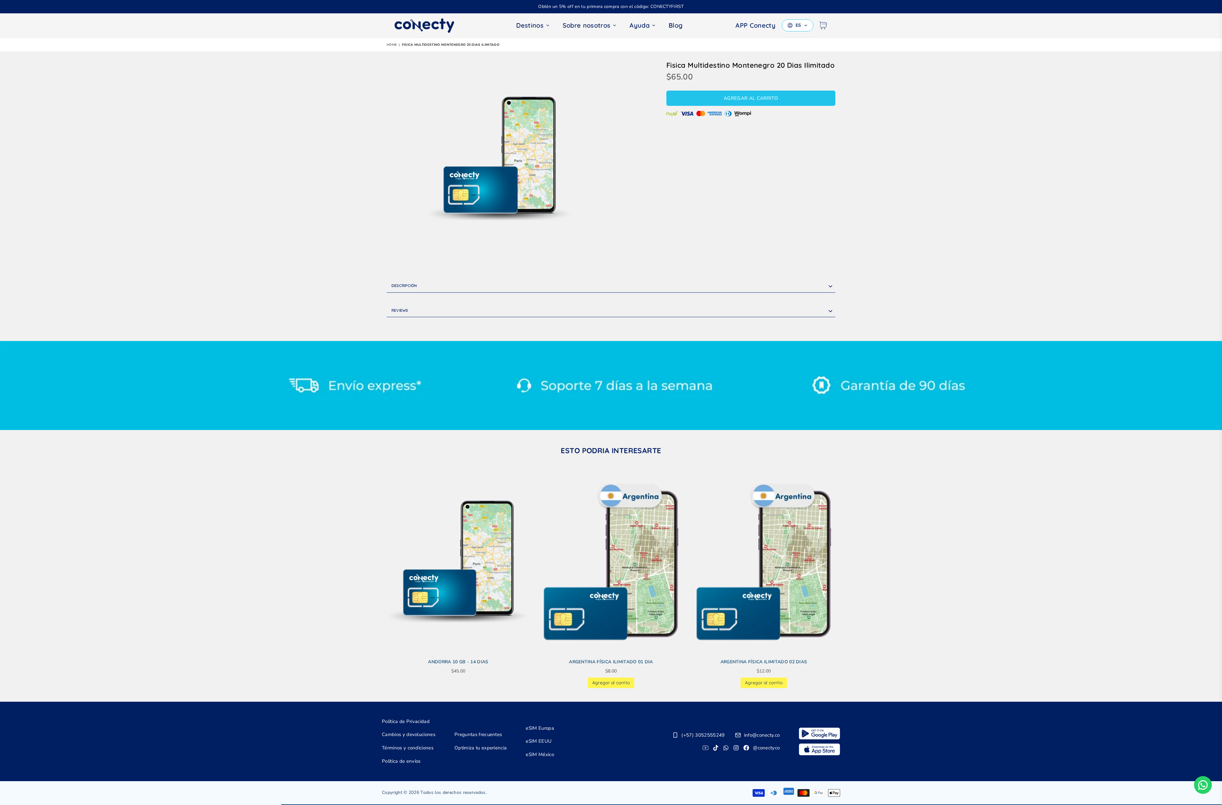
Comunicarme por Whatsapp (1203, 785)
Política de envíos (401, 761)
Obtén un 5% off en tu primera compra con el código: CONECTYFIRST (611, 6)
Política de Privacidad (406, 721)
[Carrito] (822, 25)
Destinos (530, 25)
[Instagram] (736, 748)
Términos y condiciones (407, 748)
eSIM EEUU (538, 741)
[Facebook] (746, 748)
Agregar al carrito (611, 682)
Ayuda (639, 25)
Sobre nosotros (586, 25)
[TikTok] (716, 748)
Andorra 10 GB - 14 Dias (458, 662)
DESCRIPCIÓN (404, 285)
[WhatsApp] (726, 748)
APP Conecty (755, 25)
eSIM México (540, 754)
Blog (676, 25)
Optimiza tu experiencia (480, 748)
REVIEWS (399, 310)
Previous (377, 579)
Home (392, 45)
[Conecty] (430, 25)
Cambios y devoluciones (408, 734)
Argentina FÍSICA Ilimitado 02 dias (763, 662)
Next (844, 579)
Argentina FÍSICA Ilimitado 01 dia (611, 662)
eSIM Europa (540, 728)
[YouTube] (705, 748)
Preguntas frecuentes (478, 734)
